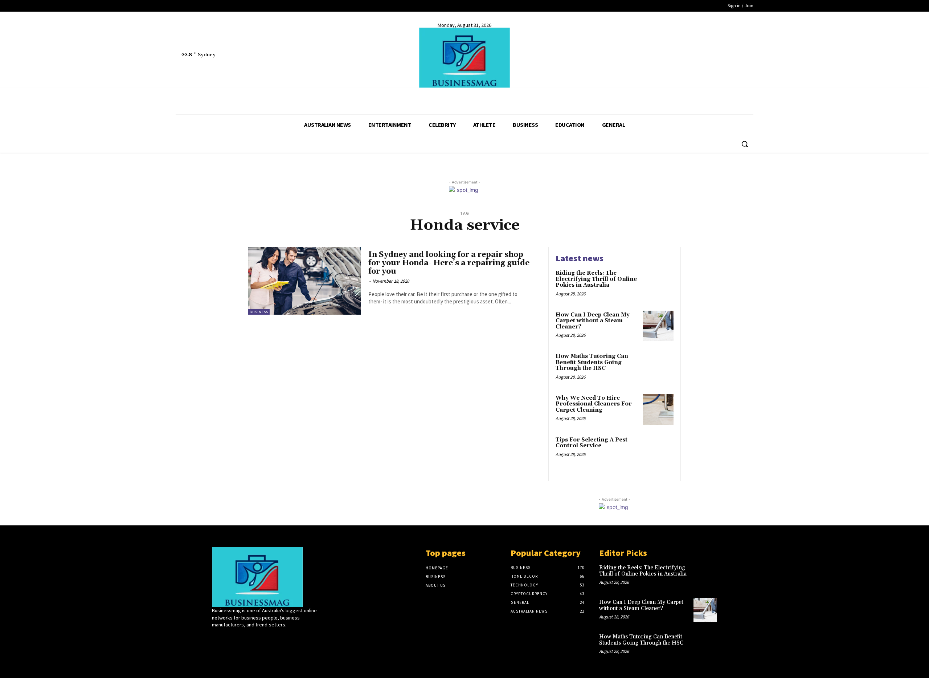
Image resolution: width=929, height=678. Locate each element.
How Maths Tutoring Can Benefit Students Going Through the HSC (592, 362)
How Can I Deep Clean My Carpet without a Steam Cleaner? (593, 320)
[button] (744, 144)
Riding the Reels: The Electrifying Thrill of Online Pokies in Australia (596, 279)
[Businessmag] (464, 58)
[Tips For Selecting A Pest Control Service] (658, 451)
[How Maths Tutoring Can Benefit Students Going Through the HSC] (658, 367)
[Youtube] (207, 97)
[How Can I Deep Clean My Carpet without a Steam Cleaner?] (658, 326)
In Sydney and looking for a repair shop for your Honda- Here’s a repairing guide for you (448, 263)
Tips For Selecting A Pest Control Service (591, 442)
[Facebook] (180, 97)
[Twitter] (194, 97)
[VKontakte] (254, 638)
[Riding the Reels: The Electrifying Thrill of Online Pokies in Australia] (658, 284)
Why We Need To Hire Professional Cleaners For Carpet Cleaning (594, 404)
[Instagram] (229, 638)
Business (259, 312)
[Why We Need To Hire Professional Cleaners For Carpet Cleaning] (658, 409)
